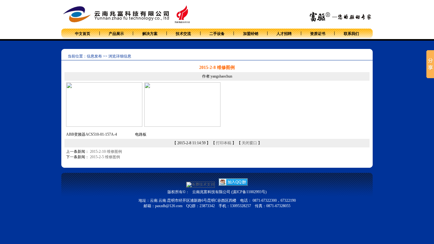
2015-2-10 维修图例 (106, 151)
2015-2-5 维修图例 (105, 157)
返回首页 (365, 7)
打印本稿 (223, 143)
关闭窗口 (249, 143)
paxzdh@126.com (168, 206)
